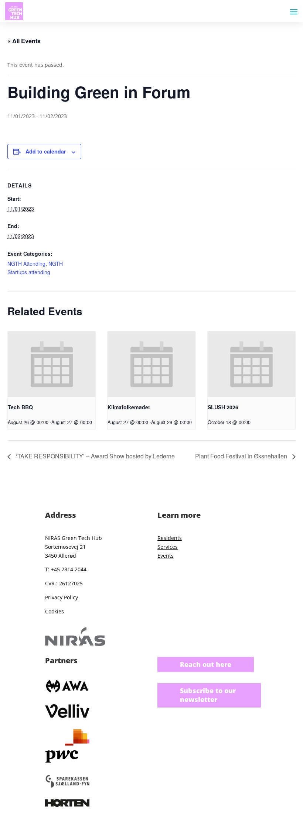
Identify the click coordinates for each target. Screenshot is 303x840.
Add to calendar (45, 151)
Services (167, 546)
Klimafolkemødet (129, 407)
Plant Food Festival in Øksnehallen (242, 456)
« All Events (24, 41)
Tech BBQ (20, 407)
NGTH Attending (26, 263)
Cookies (54, 611)
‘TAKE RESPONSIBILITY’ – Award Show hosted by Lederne (94, 456)
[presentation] (51, 364)
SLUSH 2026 (223, 407)
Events (165, 555)
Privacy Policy (61, 597)
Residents (169, 537)
